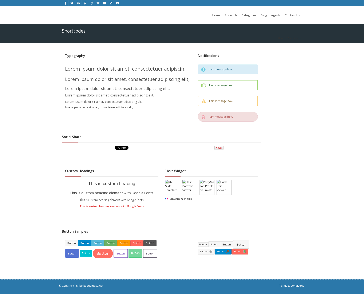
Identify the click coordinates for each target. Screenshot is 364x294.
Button (72, 253)
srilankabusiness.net (89, 285)
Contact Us (292, 15)
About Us (231, 15)
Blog (264, 15)
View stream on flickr (181, 198)
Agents (276, 15)
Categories (249, 15)
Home (216, 15)
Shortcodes (294, 38)
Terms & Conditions (291, 285)
